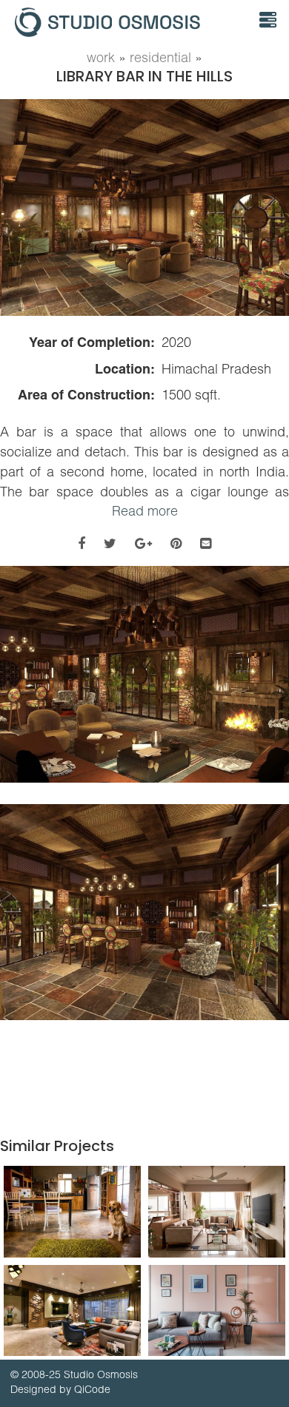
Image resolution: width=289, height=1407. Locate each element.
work (101, 57)
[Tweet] (110, 543)
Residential (160, 57)
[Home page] (124, 22)
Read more (145, 510)
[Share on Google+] (143, 543)
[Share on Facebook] (81, 543)
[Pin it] (176, 543)
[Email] (205, 543)
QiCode (92, 1389)
